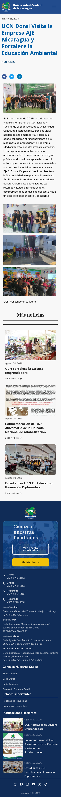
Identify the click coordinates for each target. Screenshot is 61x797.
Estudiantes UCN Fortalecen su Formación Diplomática (29, 485)
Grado (10, 574)
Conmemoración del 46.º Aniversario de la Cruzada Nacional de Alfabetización (25, 428)
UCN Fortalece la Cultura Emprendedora (24, 371)
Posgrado (12, 590)
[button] (4, 76)
